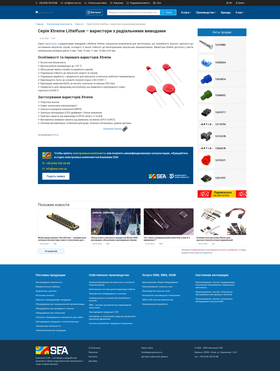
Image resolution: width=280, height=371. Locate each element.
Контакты (93, 356)
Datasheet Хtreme (112, 128)
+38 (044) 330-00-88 (58, 163)
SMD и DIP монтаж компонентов (157, 300)
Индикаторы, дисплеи (46, 291)
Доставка (93, 361)
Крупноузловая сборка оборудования (160, 282)
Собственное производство (109, 275)
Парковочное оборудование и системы (107, 293)
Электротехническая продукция (51, 330)
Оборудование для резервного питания (55, 308)
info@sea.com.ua (73, 3)
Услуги (185, 12)
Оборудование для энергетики (50, 313)
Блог (159, 3)
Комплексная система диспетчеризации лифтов (112, 289)
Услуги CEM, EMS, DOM (159, 275)
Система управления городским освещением (111, 323)
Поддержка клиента (140, 3)
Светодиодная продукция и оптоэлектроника (57, 321)
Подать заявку (56, 176)
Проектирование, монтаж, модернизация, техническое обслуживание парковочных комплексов (215, 285)
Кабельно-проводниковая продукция (53, 300)
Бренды (226, 12)
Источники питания (45, 295)
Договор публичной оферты (154, 356)
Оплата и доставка (97, 3)
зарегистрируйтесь (203, 253)
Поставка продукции (50, 275)
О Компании (94, 348)
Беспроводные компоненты (49, 282)
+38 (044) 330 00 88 (48, 3)
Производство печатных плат (156, 291)
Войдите (186, 253)
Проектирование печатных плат (157, 286)
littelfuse (55, 135)
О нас (239, 12)
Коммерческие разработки (155, 304)
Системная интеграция (211, 275)
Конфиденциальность (151, 352)
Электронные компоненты (48, 326)
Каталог (96, 12)
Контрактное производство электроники (161, 295)
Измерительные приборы (48, 286)
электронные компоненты (89, 153)
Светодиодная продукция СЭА (103, 312)
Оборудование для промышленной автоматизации (60, 304)
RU (230, 3)
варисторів (51, 43)
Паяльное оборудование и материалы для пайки (59, 317)
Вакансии (118, 3)
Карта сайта (147, 348)
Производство (205, 12)
